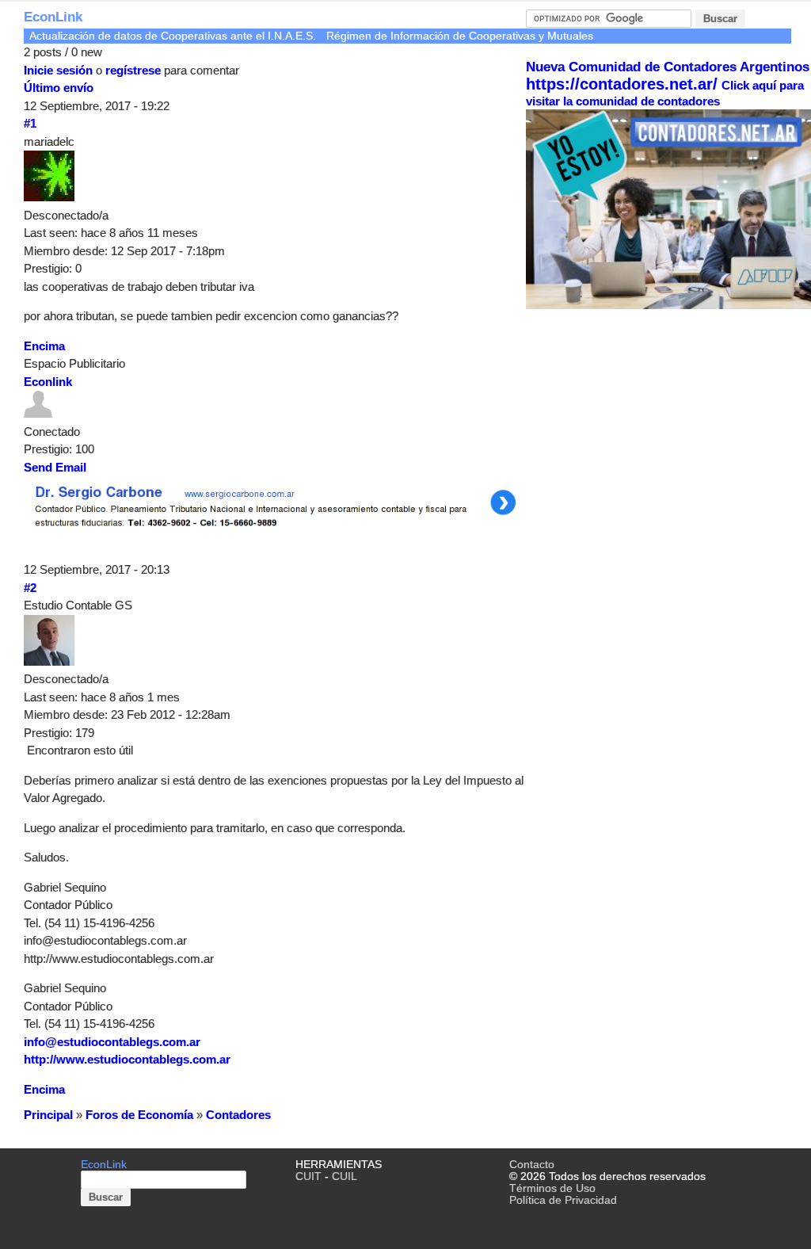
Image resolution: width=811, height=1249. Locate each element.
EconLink (53, 17)
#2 (30, 587)
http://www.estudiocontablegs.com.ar (127, 1059)
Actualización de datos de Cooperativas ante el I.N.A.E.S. (172, 36)
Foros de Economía (139, 1114)
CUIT (308, 1176)
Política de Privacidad (563, 1200)
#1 (30, 123)
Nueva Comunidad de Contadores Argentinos (667, 66)
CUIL (344, 1176)
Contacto (531, 1165)
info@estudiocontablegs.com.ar (112, 1041)
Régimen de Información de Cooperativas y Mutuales (459, 36)
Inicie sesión (58, 70)
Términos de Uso (552, 1188)
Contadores (238, 1114)
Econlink (48, 381)
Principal (48, 1114)
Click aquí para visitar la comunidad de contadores (665, 93)
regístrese (133, 70)
